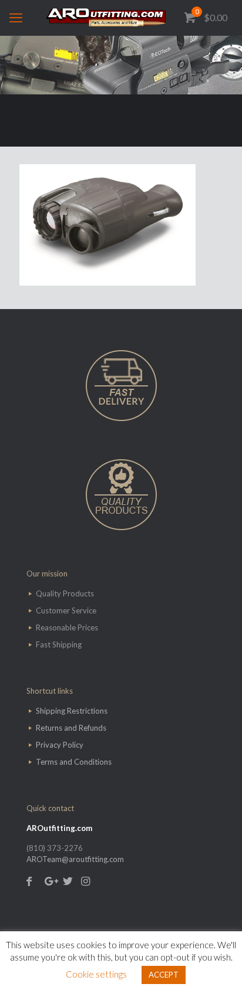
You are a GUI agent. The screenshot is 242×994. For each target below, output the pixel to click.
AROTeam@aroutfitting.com (75, 859)
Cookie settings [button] (96, 974)
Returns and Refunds (71, 727)
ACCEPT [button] (164, 974)
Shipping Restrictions (71, 710)
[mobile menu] (16, 18)
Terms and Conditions (74, 761)
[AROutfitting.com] (121, 17)
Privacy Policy (59, 744)
